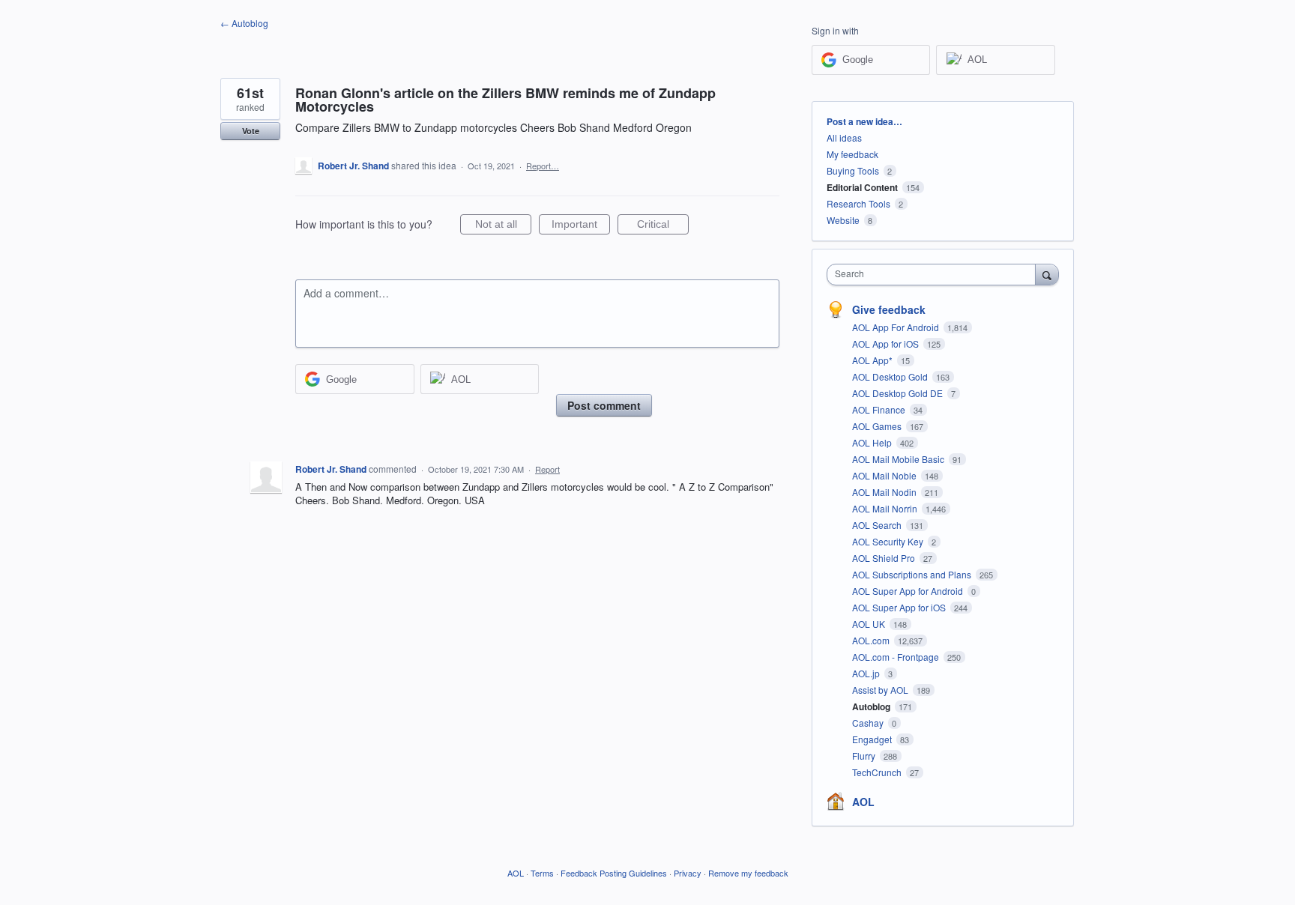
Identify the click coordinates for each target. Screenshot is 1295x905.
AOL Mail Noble (885, 475)
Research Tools (858, 203)
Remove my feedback (748, 873)
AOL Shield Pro (884, 557)
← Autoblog (244, 22)
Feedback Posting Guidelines (614, 873)
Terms (542, 873)
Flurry (865, 755)
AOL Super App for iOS (900, 607)
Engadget (873, 739)
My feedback (852, 154)
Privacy (687, 873)
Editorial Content (862, 187)
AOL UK (869, 623)
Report (547, 469)
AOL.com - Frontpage (896, 656)
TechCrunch (878, 772)
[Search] (1047, 274)
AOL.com (872, 640)
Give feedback (889, 309)
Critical (663, 226)
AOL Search (878, 524)
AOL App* (873, 360)
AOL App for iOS (886, 343)
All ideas (844, 137)
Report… (542, 166)
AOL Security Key (889, 541)
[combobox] (935, 274)
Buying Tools (853, 170)
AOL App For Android (896, 327)
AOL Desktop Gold (891, 376)
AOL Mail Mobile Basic (899, 458)
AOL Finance (880, 409)
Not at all (503, 226)
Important (581, 226)
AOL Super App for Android (908, 590)
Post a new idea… (864, 121)
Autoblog (872, 706)
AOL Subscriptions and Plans (912, 574)
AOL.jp (867, 673)
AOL (863, 801)
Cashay (869, 722)
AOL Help (873, 442)
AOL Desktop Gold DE (898, 393)
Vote (250, 130)
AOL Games (878, 426)
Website (843, 220)
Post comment (604, 405)
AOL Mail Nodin (885, 491)
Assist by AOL (881, 689)
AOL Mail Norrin (886, 508)
